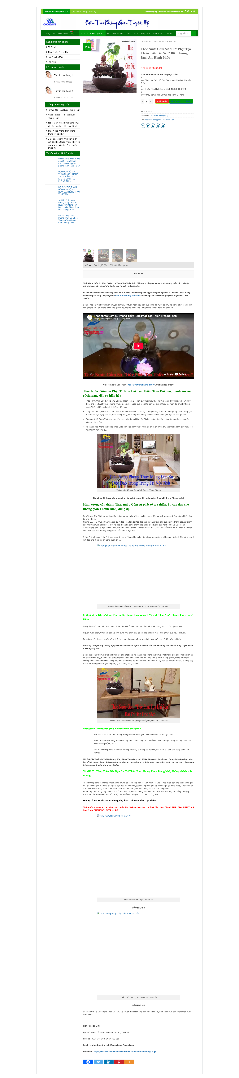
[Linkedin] (109, 1062)
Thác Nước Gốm (168, 120)
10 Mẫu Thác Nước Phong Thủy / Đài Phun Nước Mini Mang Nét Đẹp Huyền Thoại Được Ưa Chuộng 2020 (68, 205)
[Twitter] (98, 1062)
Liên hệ (92, 11)
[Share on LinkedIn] (163, 126)
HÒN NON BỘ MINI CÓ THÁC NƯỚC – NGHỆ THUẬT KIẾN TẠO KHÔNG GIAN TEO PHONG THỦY (69, 176)
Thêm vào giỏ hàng (181, 101)
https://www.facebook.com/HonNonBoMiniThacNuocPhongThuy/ (125, 1051)
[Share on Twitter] (148, 126)
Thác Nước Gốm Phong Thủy (140, 385)
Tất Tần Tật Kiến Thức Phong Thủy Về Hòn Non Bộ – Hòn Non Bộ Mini (63, 124)
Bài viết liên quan (119, 265)
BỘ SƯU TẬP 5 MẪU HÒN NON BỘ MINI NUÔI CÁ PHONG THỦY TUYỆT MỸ (69, 190)
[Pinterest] (119, 1062)
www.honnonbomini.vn (57, 11)
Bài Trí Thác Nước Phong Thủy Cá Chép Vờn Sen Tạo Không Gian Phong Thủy (68, 219)
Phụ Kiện (145, 33)
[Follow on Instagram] (188, 11)
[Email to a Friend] (153, 126)
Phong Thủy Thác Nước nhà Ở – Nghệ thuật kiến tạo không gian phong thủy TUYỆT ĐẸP (69, 162)
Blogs (85, 11)
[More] (129, 1062)
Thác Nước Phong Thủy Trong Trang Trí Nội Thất (61, 132)
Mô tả (88, 265)
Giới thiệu (76, 11)
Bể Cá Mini (132, 33)
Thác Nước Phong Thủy (92, 33)
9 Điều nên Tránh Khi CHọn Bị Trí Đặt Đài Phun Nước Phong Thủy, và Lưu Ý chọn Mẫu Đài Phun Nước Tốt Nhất (64, 143)
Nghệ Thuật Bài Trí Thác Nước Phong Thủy (61, 116)
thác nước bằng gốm (153, 120)
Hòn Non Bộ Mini (115, 33)
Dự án (74, 33)
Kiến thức (158, 33)
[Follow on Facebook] (185, 11)
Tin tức (169, 33)
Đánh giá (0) (100, 265)
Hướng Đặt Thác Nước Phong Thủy (64, 110)
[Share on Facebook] (143, 126)
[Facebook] (88, 1062)
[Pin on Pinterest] (158, 126)
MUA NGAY (162, 101)
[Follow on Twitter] (191, 11)
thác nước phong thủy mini (128, 295)
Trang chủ (50, 33)
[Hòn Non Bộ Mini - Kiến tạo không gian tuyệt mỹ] (49, 22)
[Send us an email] (194, 11)
